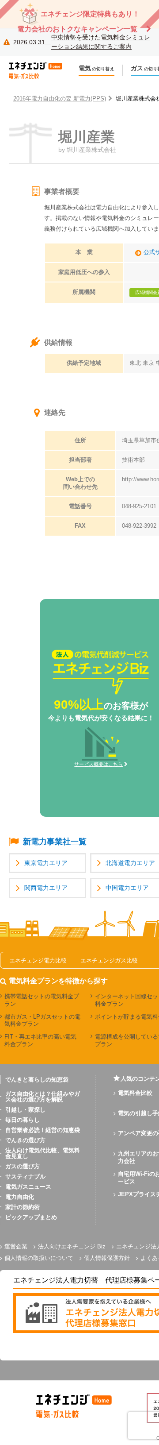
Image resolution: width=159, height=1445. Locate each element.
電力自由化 (19, 1197)
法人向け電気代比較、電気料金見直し (42, 1153)
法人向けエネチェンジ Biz (72, 1246)
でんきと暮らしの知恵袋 (36, 1079)
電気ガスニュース (28, 1186)
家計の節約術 (22, 1207)
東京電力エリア (46, 863)
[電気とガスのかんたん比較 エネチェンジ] (40, 70)
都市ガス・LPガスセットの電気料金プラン (42, 1020)
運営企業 (15, 1246)
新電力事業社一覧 (55, 841)
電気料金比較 (135, 1093)
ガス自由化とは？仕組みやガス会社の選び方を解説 (42, 1096)
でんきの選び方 (25, 1140)
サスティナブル (25, 1176)
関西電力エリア (46, 888)
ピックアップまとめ (31, 1217)
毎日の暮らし (22, 1120)
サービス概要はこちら (98, 764)
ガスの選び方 (22, 1166)
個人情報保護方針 (107, 1258)
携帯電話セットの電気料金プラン (41, 1000)
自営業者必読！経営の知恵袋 (42, 1130)
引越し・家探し (25, 1109)
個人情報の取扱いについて (38, 1258)
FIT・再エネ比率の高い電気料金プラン (40, 1040)
